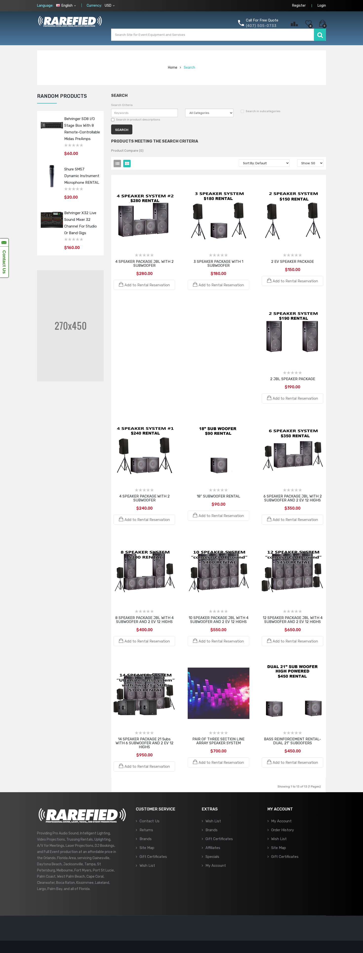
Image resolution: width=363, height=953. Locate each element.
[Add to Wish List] (132, 218)
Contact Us (150, 821)
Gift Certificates (153, 856)
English (67, 5)
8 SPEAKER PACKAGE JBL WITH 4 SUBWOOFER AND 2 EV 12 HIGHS (144, 620)
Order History (282, 830)
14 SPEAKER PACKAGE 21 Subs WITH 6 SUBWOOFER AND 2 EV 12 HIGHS (144, 743)
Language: (45, 5)
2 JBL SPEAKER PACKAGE (292, 379)
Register (299, 5)
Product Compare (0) (127, 150)
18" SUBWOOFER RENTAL (218, 496)
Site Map (147, 848)
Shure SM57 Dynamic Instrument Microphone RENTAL (81, 176)
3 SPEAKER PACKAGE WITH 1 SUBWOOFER (218, 263)
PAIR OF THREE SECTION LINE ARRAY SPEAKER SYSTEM (218, 741)
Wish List (147, 865)
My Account (215, 865)
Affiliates (212, 848)
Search (189, 67)
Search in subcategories (263, 111)
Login (322, 5)
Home (172, 67)
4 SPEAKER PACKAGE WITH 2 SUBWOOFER (144, 498)
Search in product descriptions (138, 119)
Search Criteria (122, 105)
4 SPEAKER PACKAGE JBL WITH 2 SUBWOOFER (144, 263)
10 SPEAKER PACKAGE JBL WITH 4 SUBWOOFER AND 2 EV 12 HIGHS (218, 620)
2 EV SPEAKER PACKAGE (292, 261)
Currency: (94, 5)
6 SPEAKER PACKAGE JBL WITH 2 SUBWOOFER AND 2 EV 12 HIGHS (292, 498)
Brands (146, 839)
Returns (146, 830)
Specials (212, 856)
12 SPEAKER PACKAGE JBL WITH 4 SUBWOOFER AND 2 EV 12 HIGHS (293, 620)
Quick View (156, 218)
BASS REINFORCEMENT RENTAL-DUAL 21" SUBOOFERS (292, 741)
